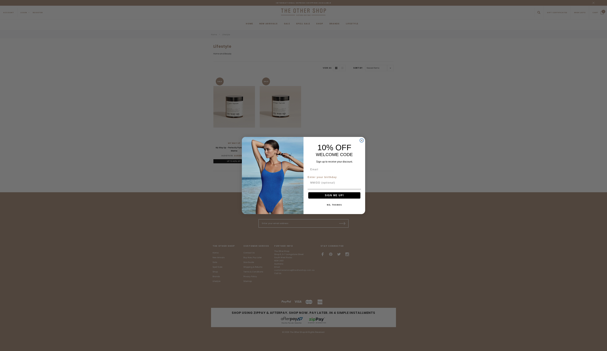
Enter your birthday (322, 177)
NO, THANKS (334, 205)
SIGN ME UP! (334, 195)
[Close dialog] (362, 140)
